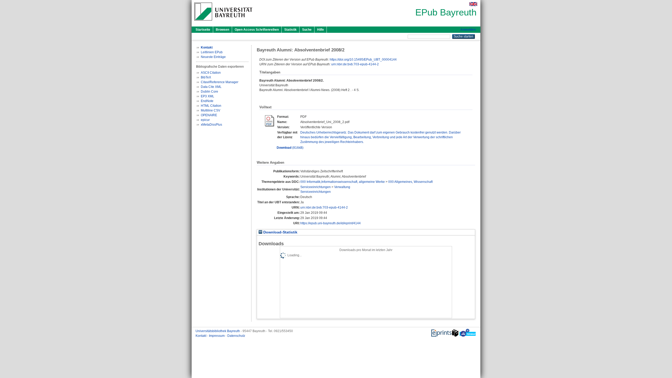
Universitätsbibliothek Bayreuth (218, 331)
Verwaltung (342, 187)
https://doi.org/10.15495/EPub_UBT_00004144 (363, 59)
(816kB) (290, 148)
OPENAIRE (209, 115)
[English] (473, 4)
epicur (205, 120)
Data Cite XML (211, 87)
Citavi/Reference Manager (219, 82)
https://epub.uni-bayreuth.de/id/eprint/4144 (330, 223)
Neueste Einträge (213, 57)
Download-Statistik (279, 232)
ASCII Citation (211, 72)
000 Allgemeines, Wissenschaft (410, 182)
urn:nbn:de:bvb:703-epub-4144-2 (355, 64)
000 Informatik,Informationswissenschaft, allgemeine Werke (342, 182)
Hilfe (320, 29)
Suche (307, 29)
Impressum (217, 336)
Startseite (203, 29)
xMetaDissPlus (211, 124)
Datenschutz (236, 336)
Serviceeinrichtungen (315, 187)
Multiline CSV (210, 110)
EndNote (207, 101)
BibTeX (206, 77)
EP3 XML (207, 96)
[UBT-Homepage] (223, 22)
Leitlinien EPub (212, 52)
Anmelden (468, 29)
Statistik (290, 29)
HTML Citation (211, 106)
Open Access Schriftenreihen (257, 29)
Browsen (222, 29)
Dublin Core (209, 91)
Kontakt (201, 336)
